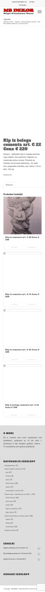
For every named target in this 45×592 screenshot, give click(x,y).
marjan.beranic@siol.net (19, 2)
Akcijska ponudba (10, 530)
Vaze (7, 480)
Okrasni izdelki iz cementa (12, 469)
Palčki (7, 505)
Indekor (8, 519)
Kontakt (31, 2)
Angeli (8, 487)
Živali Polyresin (10, 498)
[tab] (9, 184)
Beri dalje (14, 247)
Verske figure (10, 526)
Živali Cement (10, 483)
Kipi (11, 175)
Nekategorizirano (9, 465)
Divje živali (9, 501)
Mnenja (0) (9, 185)
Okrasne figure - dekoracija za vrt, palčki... (17, 494)
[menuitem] (19, 1)
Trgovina (6, 19)
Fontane (8, 476)
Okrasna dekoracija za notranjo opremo (16, 516)
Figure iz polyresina (12, 508)
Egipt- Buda (9, 512)
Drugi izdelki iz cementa (13, 490)
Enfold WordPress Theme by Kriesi (29, 589)
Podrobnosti (32, 247)
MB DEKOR (14, 589)
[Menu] (38, 11)
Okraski (8, 523)
